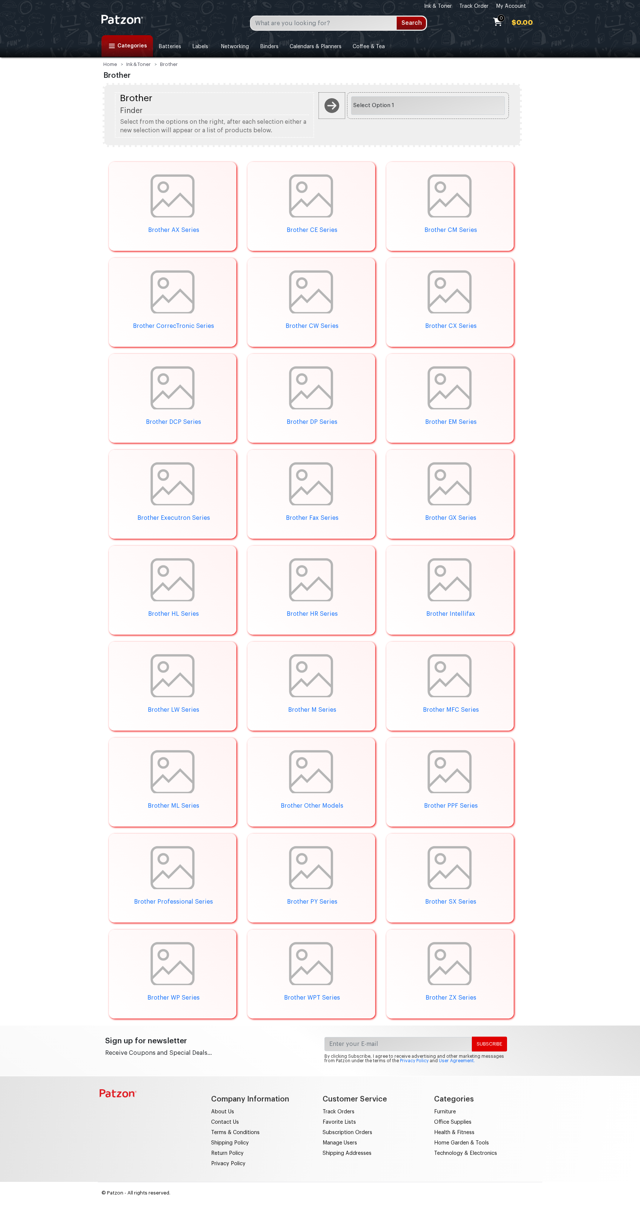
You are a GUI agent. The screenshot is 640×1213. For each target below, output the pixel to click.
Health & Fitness (454, 1132)
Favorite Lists (339, 1122)
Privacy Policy (414, 1061)
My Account (511, 6)
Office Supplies (452, 1122)
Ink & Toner (438, 6)
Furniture (445, 1111)
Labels (200, 46)
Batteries (170, 46)
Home (110, 64)
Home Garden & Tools (461, 1143)
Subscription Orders (347, 1132)
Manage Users (340, 1143)
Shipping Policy (230, 1143)
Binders (269, 46)
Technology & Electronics (465, 1153)
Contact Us (225, 1122)
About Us (222, 1111)
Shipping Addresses (347, 1153)
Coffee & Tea (369, 46)
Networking (234, 46)
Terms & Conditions (235, 1132)
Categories (132, 46)
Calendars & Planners (315, 46)
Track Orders (338, 1111)
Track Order (474, 6)
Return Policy (227, 1153)
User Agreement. (457, 1061)
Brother (169, 64)
